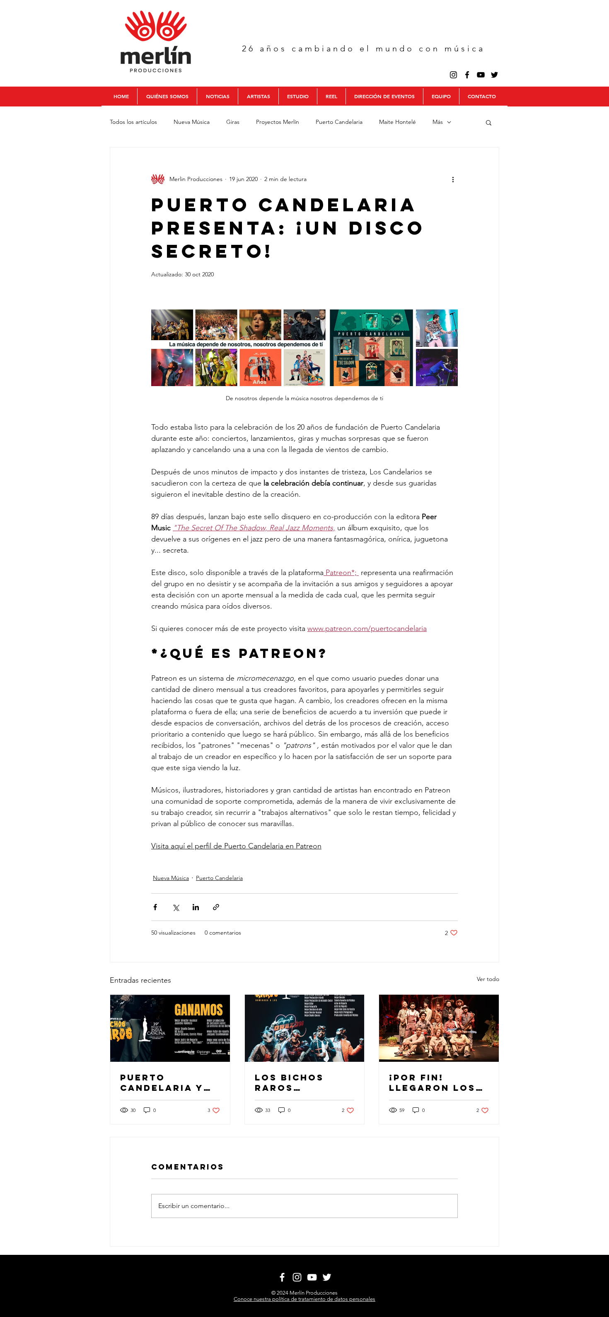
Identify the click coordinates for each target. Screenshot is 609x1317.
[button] (489, 122)
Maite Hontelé (397, 122)
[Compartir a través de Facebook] (155, 907)
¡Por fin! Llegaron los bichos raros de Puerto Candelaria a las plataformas (432, 1082)
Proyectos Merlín (277, 122)
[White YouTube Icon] (312, 1277)
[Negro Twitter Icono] (494, 75)
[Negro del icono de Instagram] (453, 75)
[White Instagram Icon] (297, 1277)
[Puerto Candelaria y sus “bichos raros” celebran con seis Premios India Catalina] (170, 1028)
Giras (232, 122)
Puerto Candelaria (339, 122)
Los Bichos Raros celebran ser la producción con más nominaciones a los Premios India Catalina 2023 (304, 1082)
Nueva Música (192, 122)
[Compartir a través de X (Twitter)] (175, 907)
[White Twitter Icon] (327, 1277)
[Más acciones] (453, 179)
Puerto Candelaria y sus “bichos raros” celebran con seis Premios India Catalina (165, 1082)
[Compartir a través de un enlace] (216, 907)
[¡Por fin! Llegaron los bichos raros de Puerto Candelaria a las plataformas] (439, 1028)
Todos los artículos (133, 122)
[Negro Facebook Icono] (467, 75)
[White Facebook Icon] (282, 1277)
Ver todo (488, 979)
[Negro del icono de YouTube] (481, 75)
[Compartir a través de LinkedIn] (196, 907)
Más (438, 122)
